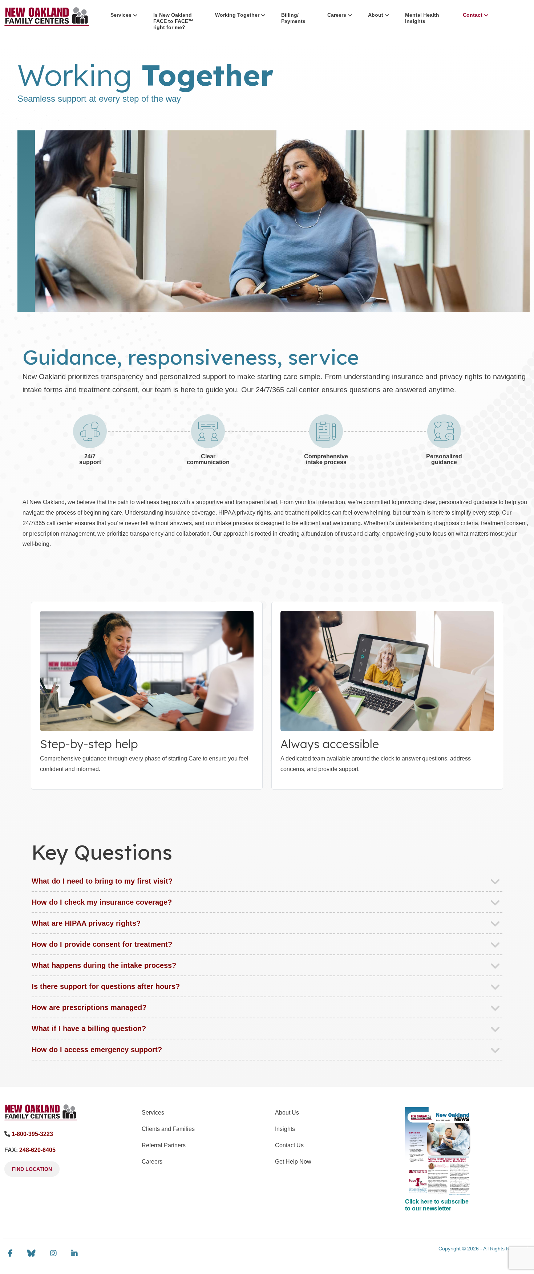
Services (121, 15)
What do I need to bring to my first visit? (102, 881)
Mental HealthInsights (422, 18)
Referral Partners (164, 1145)
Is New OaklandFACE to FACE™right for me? (173, 21)
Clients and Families (168, 1129)
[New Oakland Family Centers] (40, 1112)
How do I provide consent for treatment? (102, 944)
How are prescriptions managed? (89, 1007)
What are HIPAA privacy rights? (86, 923)
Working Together (237, 15)
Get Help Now (293, 1162)
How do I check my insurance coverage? (102, 902)
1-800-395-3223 (32, 1134)
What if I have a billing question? (89, 1028)
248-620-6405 (37, 1150)
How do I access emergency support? (97, 1050)
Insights (285, 1129)
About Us (287, 1112)
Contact (472, 15)
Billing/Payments (293, 18)
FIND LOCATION (32, 1169)
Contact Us (289, 1145)
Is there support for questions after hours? (106, 986)
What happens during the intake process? (104, 965)
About (375, 15)
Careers (336, 15)
